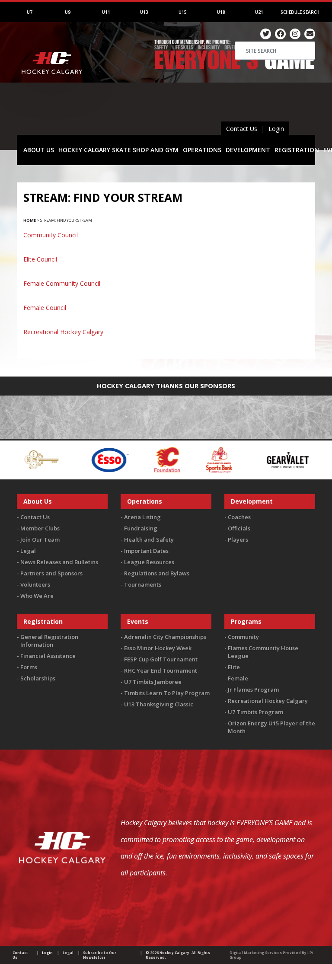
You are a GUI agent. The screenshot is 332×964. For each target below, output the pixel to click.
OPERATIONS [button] (202, 150)
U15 (183, 12)
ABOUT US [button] (38, 150)
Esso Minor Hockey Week (158, 648)
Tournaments (142, 584)
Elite (234, 667)
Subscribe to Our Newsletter (99, 955)
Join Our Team (40, 539)
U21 (259, 12)
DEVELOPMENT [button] (248, 150)
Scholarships (37, 678)
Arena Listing (142, 517)
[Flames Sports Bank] (202, 459)
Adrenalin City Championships (165, 637)
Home (29, 220)
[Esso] (93, 459)
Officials (239, 528)
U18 (221, 12)
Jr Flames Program (253, 689)
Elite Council (40, 259)
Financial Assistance (48, 656)
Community (243, 637)
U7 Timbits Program (255, 712)
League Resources (149, 562)
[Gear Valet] (271, 459)
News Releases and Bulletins (59, 562)
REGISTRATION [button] (297, 150)
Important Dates (146, 551)
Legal (28, 551)
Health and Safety (149, 539)
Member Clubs (40, 528)
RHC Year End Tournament (160, 670)
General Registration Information (49, 640)
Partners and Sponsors (51, 573)
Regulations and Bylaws (156, 573)
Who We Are (37, 596)
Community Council (50, 235)
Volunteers (35, 584)
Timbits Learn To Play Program (167, 693)
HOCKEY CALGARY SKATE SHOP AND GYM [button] (118, 150)
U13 (144, 12)
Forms (28, 667)
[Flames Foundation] (150, 459)
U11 (106, 12)
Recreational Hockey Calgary (63, 332)
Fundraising (140, 528)
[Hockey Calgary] (52, 86)
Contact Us (241, 128)
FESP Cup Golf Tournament (161, 659)
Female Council (44, 307)
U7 (29, 12)
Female (238, 678)
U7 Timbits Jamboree (153, 682)
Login (276, 128)
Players (238, 539)
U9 (67, 12)
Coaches (239, 517)
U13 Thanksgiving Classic (158, 704)
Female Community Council (61, 283)
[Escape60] (25, 459)
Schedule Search (300, 12)
